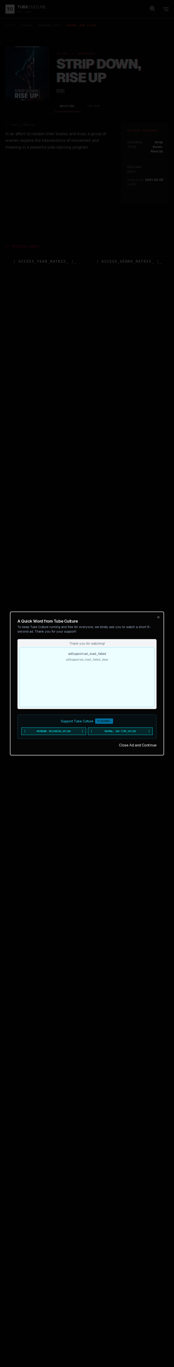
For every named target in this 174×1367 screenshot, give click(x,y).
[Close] (158, 617)
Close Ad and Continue (138, 745)
